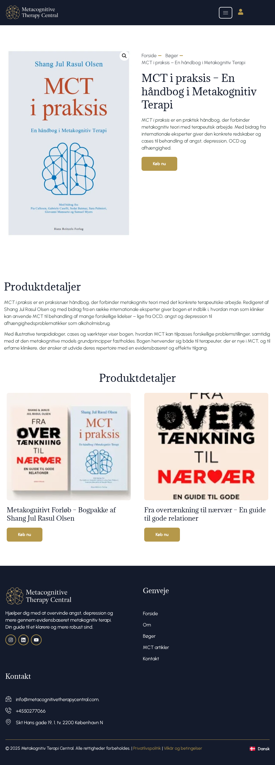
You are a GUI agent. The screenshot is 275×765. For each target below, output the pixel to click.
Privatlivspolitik (147, 748)
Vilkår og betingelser (183, 748)
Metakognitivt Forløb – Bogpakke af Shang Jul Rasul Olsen (61, 514)
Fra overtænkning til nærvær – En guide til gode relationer (205, 514)
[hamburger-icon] (225, 13)
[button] (124, 56)
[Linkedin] (23, 640)
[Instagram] (10, 640)
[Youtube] (36, 640)
